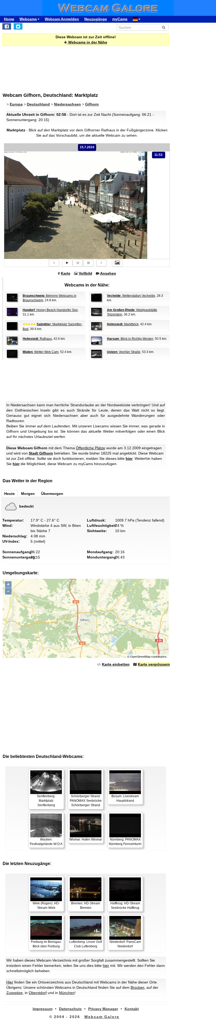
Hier (9, 982)
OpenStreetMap (140, 656)
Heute (9, 493)
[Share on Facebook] (6, 26)
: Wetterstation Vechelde (131, 296)
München (67, 993)
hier (129, 458)
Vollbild (85, 273)
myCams (119, 19)
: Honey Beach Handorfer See (50, 310)
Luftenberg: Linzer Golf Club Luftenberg (85, 944)
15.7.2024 (87, 147)
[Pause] (77, 263)
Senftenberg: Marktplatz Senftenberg (46, 800)
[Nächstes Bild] (101, 263)
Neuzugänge (95, 19)
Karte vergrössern (154, 664)
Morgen (28, 493)
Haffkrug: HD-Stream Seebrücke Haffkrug (125, 905)
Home (9, 19)
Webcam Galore (101, 1017)
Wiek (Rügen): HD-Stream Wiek (46, 905)
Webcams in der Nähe (87, 42)
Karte (65, 273)
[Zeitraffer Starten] (67, 263)
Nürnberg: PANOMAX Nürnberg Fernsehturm (125, 842)
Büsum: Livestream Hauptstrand (125, 798)
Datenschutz (70, 1009)
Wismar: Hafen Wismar (85, 839)
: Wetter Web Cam (40, 352)
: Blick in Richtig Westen (130, 339)
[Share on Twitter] (18, 26)
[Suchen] (163, 27)
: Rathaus (37, 339)
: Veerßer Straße (123, 352)
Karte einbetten (116, 664)
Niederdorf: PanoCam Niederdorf (125, 944)
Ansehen (108, 273)
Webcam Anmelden (62, 19)
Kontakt (132, 1009)
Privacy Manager (103, 1009)
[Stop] (88, 263)
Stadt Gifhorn (41, 453)
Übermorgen (52, 493)
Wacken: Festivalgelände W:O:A (46, 842)
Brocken (137, 987)
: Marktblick (123, 324)
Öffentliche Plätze (90, 448)
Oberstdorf (38, 993)
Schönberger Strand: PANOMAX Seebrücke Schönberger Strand (86, 800)
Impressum (42, 1009)
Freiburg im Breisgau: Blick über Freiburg (46, 944)
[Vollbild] (117, 263)
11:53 (158, 155)
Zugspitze (14, 993)
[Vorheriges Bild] (54, 263)
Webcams (28, 19)
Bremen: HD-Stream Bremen (85, 905)
